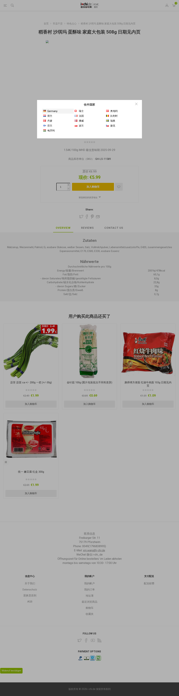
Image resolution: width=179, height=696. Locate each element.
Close (136, 104)
